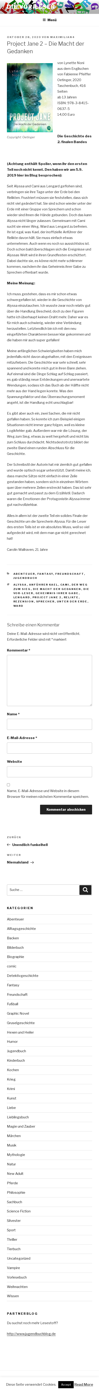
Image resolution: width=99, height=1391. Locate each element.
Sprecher (45, 601)
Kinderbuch (16, 1060)
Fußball (12, 1004)
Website (14, 762)
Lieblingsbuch (18, 1117)
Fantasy (45, 573)
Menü (52, 20)
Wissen (13, 1296)
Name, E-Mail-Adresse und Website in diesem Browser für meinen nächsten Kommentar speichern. (48, 794)
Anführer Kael (43, 584)
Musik (11, 1145)
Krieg (11, 1079)
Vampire (13, 1268)
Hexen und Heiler (20, 1032)
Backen (13, 938)
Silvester (14, 1221)
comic (11, 966)
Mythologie (16, 1155)
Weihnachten (17, 1287)
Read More (83, 1384)
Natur (11, 1164)
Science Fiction (19, 1211)
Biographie (15, 957)
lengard (21, 597)
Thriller (12, 1240)
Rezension (23, 601)
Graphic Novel (18, 1013)
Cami (65, 584)
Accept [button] (66, 1384)
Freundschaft (69, 573)
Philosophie (16, 1193)
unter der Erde (72, 601)
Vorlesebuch (17, 1277)
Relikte (71, 597)
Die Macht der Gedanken (57, 589)
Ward (18, 605)
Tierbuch (13, 1249)
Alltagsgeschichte (21, 929)
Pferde (12, 1183)
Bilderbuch (15, 948)
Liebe (11, 1108)
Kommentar (18, 650)
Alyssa (20, 584)
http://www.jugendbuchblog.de (31, 1334)
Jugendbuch (25, 578)
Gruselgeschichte (21, 1023)
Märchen (14, 1136)
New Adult (15, 1174)
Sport (11, 1230)
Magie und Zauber (21, 1126)
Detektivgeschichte (22, 976)
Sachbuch (14, 1202)
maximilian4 (62, 37)
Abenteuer (24, 573)
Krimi (11, 1089)
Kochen (13, 1070)
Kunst (11, 1098)
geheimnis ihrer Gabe (57, 593)
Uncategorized (18, 1258)
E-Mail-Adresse (22, 738)
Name (13, 714)
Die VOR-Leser (31, 6)
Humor (12, 1042)
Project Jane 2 (47, 597)
